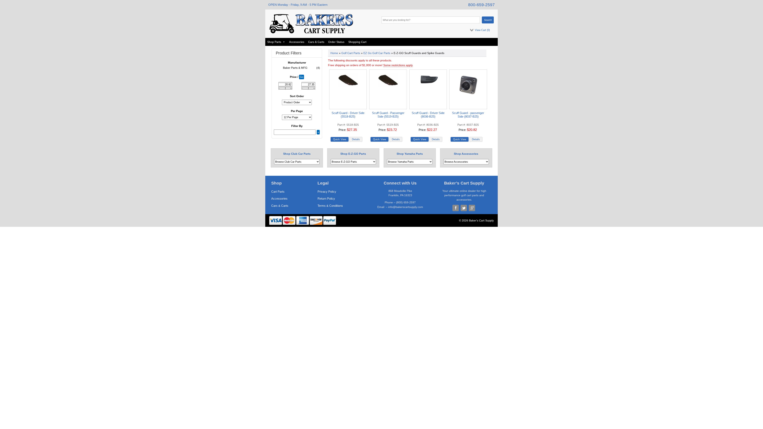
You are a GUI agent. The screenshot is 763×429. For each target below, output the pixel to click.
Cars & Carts (316, 41)
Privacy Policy (327, 191)
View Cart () (482, 30)
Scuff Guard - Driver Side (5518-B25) (348, 114)
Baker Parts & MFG (301, 67)
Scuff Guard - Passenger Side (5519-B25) (388, 114)
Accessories (296, 41)
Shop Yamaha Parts (410, 153)
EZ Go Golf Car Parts (376, 53)
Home (334, 53)
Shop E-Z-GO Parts (353, 153)
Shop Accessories (466, 153)
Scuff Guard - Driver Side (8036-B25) (428, 114)
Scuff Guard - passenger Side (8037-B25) (468, 114)
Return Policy (326, 198)
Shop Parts (274, 41)
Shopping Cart (357, 41)
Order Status (336, 41)
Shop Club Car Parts (297, 153)
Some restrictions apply (397, 65)
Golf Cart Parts (350, 53)
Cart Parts (278, 191)
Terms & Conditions (330, 205)
